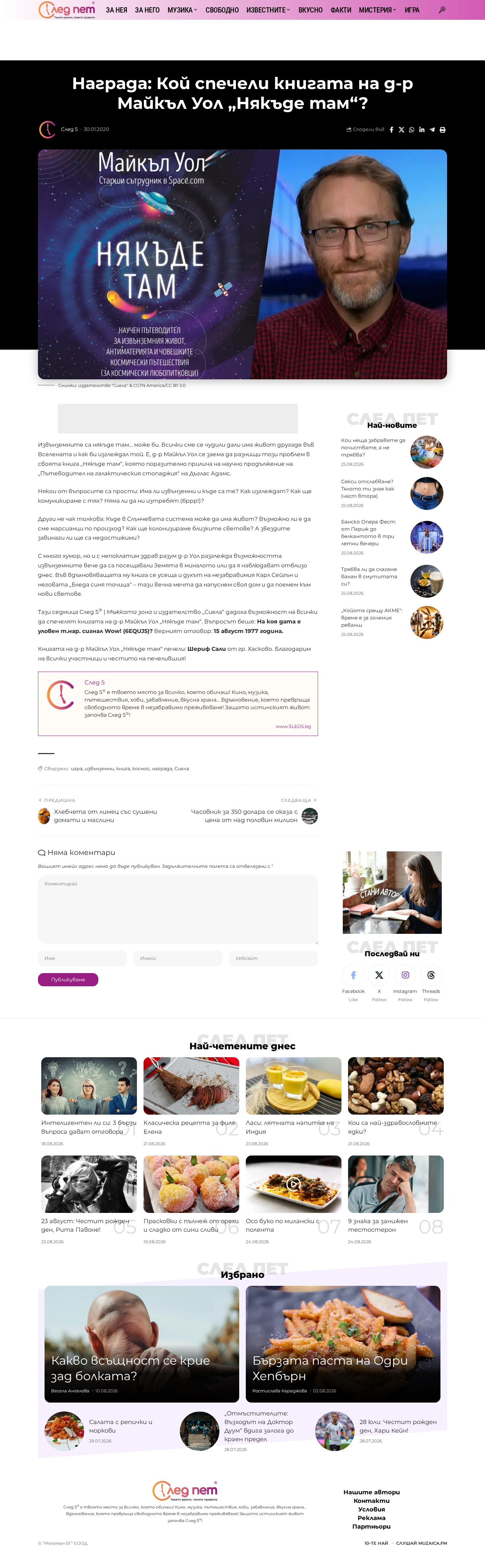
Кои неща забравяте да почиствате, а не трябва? (373, 447)
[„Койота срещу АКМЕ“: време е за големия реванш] (426, 622)
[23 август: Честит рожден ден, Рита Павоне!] (89, 1184)
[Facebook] (353, 983)
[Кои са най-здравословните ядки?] (396, 1086)
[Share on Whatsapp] (411, 129)
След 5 (69, 129)
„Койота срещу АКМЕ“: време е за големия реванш (372, 617)
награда (162, 769)
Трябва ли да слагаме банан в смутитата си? (369, 576)
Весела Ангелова (70, 1390)
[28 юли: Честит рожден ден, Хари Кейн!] (335, 1431)
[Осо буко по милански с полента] (293, 1184)
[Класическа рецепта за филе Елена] (191, 1086)
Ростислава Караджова (279, 1390)
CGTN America (149, 385)
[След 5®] (66, 10)
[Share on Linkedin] (422, 129)
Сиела (182, 769)
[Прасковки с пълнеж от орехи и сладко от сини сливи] (191, 1184)
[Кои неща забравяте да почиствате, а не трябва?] (426, 452)
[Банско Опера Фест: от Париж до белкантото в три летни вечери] (426, 537)
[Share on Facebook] (391, 129)
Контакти (372, 1501)
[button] (442, 10)
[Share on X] (401, 129)
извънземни (99, 769)
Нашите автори (371, 1492)
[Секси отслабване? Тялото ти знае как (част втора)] (426, 493)
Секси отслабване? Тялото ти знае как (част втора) (367, 488)
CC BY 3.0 (176, 385)
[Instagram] (405, 983)
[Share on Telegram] (432, 129)
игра (76, 769)
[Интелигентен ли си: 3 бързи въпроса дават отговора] (89, 1086)
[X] (379, 983)
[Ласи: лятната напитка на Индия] (293, 1086)
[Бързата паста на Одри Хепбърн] (343, 1344)
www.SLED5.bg (293, 726)
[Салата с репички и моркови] (64, 1431)
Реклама (372, 1518)
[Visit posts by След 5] (48, 130)
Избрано (243, 1274)
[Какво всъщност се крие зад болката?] (142, 1344)
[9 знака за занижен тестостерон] (396, 1184)
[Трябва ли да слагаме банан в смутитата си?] (426, 581)
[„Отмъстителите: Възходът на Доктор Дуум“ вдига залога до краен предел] (199, 1431)
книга (123, 769)
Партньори (371, 1527)
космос (141, 769)
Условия (371, 1509)
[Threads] (431, 983)
